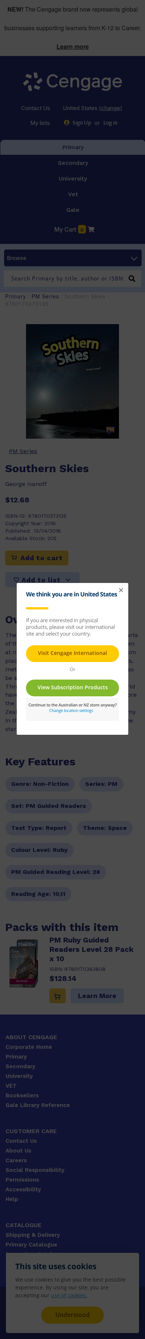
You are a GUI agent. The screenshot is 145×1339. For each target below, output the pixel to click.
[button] (121, 590)
